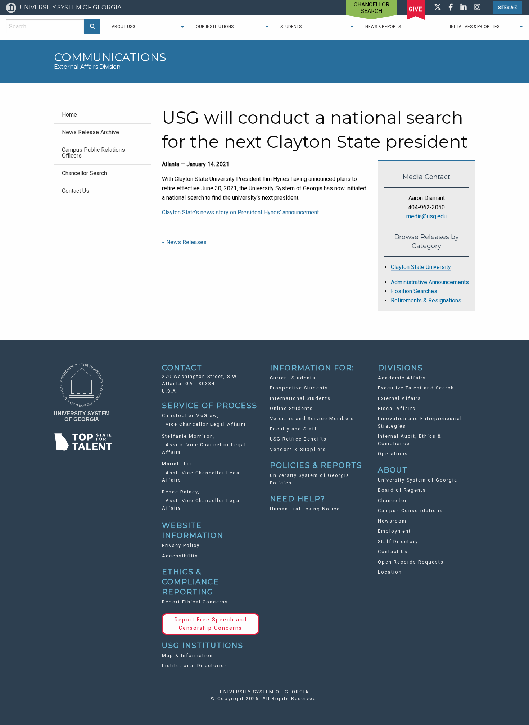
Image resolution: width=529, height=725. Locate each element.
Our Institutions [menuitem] (215, 26)
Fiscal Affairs (397, 408)
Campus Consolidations (410, 510)
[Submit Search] (92, 26)
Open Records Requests (411, 562)
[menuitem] (102, 114)
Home (69, 114)
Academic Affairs (402, 377)
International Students (300, 398)
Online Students (291, 408)
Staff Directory (398, 541)
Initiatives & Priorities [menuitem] (474, 26)
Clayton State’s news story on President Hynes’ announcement (240, 212)
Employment (394, 531)
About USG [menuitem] (123, 26)
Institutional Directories (194, 665)
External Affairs (399, 398)
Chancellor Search (84, 173)
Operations (393, 453)
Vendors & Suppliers (298, 449)
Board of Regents (402, 490)
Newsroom (392, 521)
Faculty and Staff (293, 429)
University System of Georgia (417, 480)
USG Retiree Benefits (298, 439)
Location (390, 572)
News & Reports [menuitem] (383, 26)
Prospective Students (299, 388)
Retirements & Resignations (426, 300)
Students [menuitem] (291, 26)
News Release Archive (90, 132)
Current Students (293, 377)
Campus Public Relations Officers (93, 152)
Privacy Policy (181, 545)
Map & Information (187, 655)
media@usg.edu (426, 216)
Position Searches (414, 291)
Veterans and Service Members (312, 418)
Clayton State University (421, 267)
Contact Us (75, 190)
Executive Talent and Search (416, 388)
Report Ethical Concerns (195, 602)
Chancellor (392, 500)
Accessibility (180, 555)
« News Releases (184, 242)
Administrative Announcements (430, 282)
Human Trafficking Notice (305, 508)
